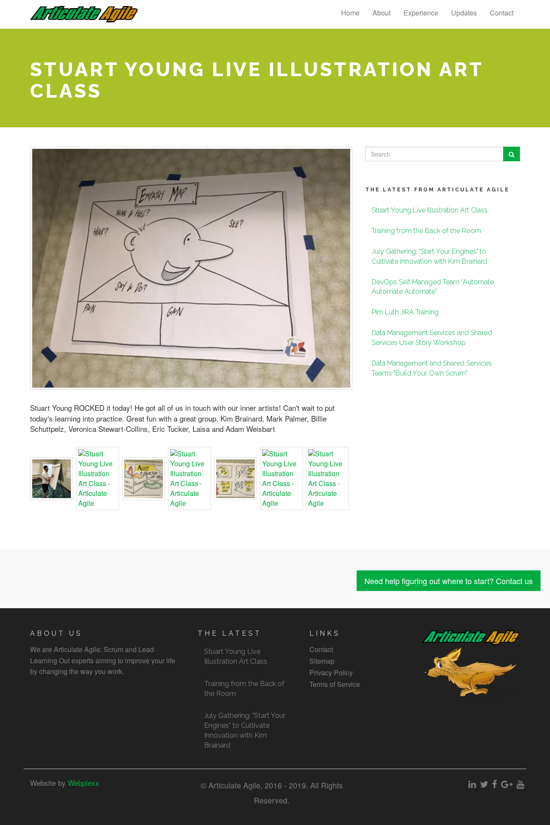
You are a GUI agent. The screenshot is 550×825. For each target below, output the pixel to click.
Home (350, 13)
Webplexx (82, 782)
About (382, 13)
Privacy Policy (331, 672)
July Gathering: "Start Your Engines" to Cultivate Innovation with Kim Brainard (244, 730)
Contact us (448, 580)
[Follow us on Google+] (507, 783)
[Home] (87, 14)
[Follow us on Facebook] (494, 783)
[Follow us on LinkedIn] (472, 783)
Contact (501, 13)
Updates (464, 13)
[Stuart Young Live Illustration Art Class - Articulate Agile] (51, 478)
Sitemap (322, 661)
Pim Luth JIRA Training (405, 312)
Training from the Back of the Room (426, 231)
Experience (420, 13)
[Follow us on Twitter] (484, 783)
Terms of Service (334, 684)
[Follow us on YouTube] (520, 783)
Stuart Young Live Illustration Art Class (430, 210)
